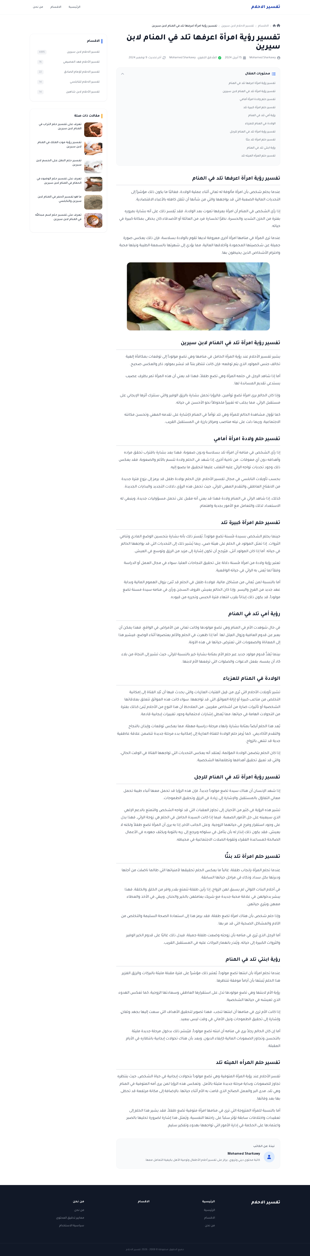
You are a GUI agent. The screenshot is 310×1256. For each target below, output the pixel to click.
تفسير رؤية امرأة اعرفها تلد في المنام (252, 83)
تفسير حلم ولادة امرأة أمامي (258, 99)
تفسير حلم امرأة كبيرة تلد (259, 107)
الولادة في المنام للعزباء (260, 123)
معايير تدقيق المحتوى (70, 1218)
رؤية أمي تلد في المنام (262, 115)
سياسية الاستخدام (71, 1225)
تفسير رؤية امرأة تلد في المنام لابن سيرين (249, 91)
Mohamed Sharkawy (262, 57)
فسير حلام (265, 7)
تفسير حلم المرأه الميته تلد (258, 156)
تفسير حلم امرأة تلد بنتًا (261, 139)
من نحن (38, 7)
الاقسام (55, 7)
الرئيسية (74, 7)
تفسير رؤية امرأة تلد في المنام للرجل (253, 132)
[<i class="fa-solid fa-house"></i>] (276, 26)
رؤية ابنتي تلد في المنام (261, 148)
